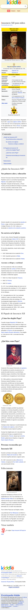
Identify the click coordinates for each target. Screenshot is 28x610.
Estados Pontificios (19, 97)
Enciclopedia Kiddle (6, 572)
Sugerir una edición (14, 587)
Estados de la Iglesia (8, 427)
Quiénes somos (19, 604)
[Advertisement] (14, 17)
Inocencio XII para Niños (7, 582)
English (18, 11)
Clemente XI (15, 72)
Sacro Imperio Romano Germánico (10, 332)
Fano (22, 253)
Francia (10, 330)
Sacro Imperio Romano (7, 440)
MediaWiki (20, 603)
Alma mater (5, 103)
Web (9, 11)
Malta (18, 256)
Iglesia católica (17, 66)
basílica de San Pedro (7, 498)
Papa (8, 66)
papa (8, 122)
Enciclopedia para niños (7, 25)
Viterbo (23, 259)
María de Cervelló (12, 455)
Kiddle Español (4, 604)
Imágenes (13, 11)
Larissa (13, 269)
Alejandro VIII (15, 70)
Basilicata (20, 92)
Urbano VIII (15, 239)
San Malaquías (14, 513)
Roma (13, 97)
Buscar (25, 6)
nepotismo (24, 368)
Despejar (22, 6)
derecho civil (11, 228)
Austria (9, 283)
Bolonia (20, 301)
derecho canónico (21, 228)
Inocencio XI (17, 85)
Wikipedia (21, 602)
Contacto (15, 606)
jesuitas (23, 222)
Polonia (9, 280)
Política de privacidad (6, 606)
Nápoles (3, 182)
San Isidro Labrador (18, 462)
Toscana (20, 278)
